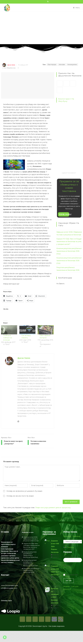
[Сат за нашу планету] (27, 329)
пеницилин (72, 64)
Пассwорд (67, 566)
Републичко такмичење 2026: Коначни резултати (55, 596)
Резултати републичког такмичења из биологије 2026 (31, 570)
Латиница (67, 536)
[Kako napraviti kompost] (46, 329)
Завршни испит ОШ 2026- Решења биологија (55, 546)
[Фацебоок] (66, 83)
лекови (62, 64)
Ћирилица (76, 536)
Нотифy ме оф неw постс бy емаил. (20, 496)
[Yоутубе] (48, 619)
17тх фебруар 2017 (23, 65)
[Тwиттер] (35, 619)
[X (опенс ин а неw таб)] (33, 1)
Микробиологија (11, 68)
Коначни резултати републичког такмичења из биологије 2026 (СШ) (69, 260)
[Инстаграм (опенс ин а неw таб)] (40, 1)
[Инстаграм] (73, 83)
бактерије (52, 64)
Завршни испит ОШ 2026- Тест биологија (55, 570)
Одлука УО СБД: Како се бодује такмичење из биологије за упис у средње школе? (68, 241)
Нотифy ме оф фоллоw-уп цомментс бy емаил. (24, 491)
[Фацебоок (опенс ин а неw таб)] (36, 1)
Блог (5, 68)
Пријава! (64, 214)
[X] (60, 83)
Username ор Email (70, 556)
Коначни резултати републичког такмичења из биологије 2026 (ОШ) (69, 251)
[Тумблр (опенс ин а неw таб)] (43, 1)
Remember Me (72, 575)
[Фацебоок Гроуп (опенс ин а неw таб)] (38, 1)
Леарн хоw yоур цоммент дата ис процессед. (53, 508)
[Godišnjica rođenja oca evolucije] (9, 329)
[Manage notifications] (4, 637)
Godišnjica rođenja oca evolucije (7, 337)
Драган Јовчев (11, 64)
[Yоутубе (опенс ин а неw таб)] (45, 1)
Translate (70, 547)
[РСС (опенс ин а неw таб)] (48, 1)
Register (66, 586)
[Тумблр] (60, 90)
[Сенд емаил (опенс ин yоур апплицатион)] (50, 1)
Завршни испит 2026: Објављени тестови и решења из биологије (31, 538)
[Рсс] (60, 619)
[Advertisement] (41, 28)
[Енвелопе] (54, 619)
